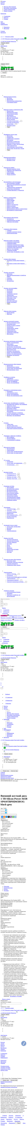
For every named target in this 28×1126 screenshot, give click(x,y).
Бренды (3, 1045)
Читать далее (12, 1102)
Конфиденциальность (6, 1081)
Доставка (6, 890)
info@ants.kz (4, 46)
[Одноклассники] (4, 817)
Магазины (3, 1062)
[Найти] (6, 604)
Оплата (6, 889)
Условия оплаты (5, 1066)
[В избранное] (4, 810)
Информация (4, 1057)
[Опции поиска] (2, 602)
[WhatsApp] (13, 817)
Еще (8, 127)
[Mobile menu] (2, 644)
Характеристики (8, 887)
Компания (3, 1050)
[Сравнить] (4, 812)
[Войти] (1, 681)
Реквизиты (3, 1060)
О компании (4, 1053)
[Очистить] (2, 601)
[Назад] (8, 711)
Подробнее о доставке (16, 996)
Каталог (3, 1042)
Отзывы (3, 1056)
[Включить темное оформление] (3, 66)
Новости (3, 1055)
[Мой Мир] (6, 817)
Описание (6, 886)
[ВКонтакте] (2, 817)
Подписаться (4, 820)
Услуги (2, 1046)
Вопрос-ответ (4, 1070)
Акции (2, 1043)
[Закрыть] (2, 688)
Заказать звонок (5, 43)
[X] (9, 817)
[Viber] (11, 817)
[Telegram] (15, 817)
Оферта (3, 1083)
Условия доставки (5, 1067)
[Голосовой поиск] (2, 604)
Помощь (3, 1063)
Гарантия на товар (5, 1069)
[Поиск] (2, 679)
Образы (3, 1049)
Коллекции (4, 1048)
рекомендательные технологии (9, 1087)
